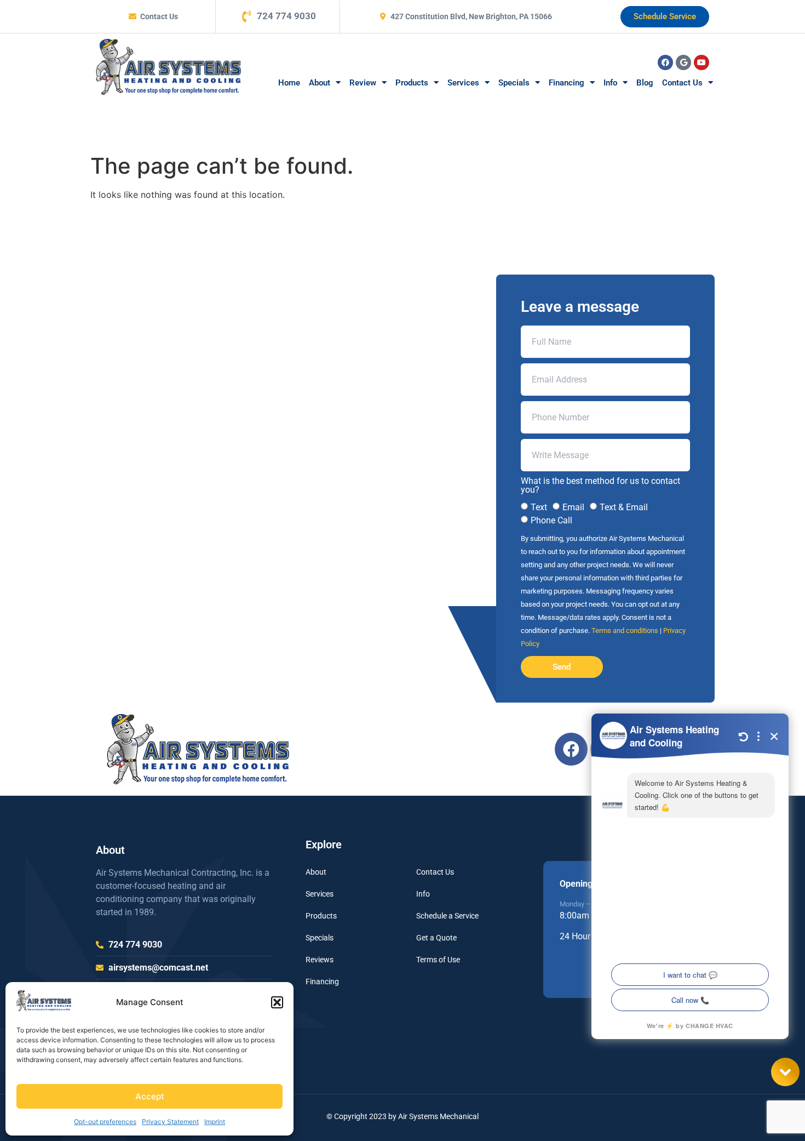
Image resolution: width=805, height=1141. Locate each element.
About (319, 83)
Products (411, 83)
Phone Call (551, 520)
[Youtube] (701, 62)
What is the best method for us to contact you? (600, 485)
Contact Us (682, 83)
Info (610, 83)
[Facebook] (665, 62)
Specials (514, 83)
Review (362, 83)
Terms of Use (438, 959)
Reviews (320, 959)
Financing (566, 83)
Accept (149, 1096)
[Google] (683, 62)
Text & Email (624, 507)
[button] (277, 1002)
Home (289, 83)
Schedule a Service (447, 915)
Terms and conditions (624, 630)
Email (573, 507)
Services (463, 83)
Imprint (214, 1121)
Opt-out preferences (105, 1121)
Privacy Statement (170, 1121)
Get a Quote (436, 937)
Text (539, 507)
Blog (644, 83)
